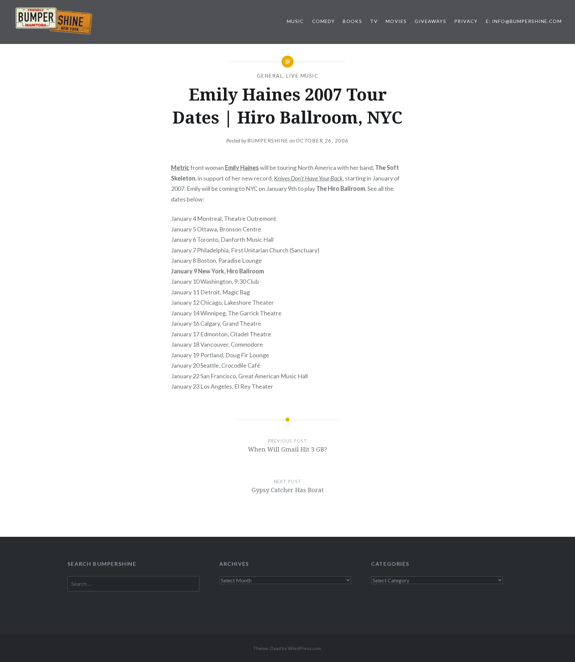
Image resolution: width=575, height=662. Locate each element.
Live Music (302, 76)
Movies (396, 21)
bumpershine (267, 141)
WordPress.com (304, 648)
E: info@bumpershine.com (524, 21)
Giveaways (430, 21)
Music (295, 21)
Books (352, 21)
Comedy (323, 21)
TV (374, 21)
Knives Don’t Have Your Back (308, 178)
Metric (180, 167)
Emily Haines (242, 167)
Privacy (466, 21)
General (270, 76)
